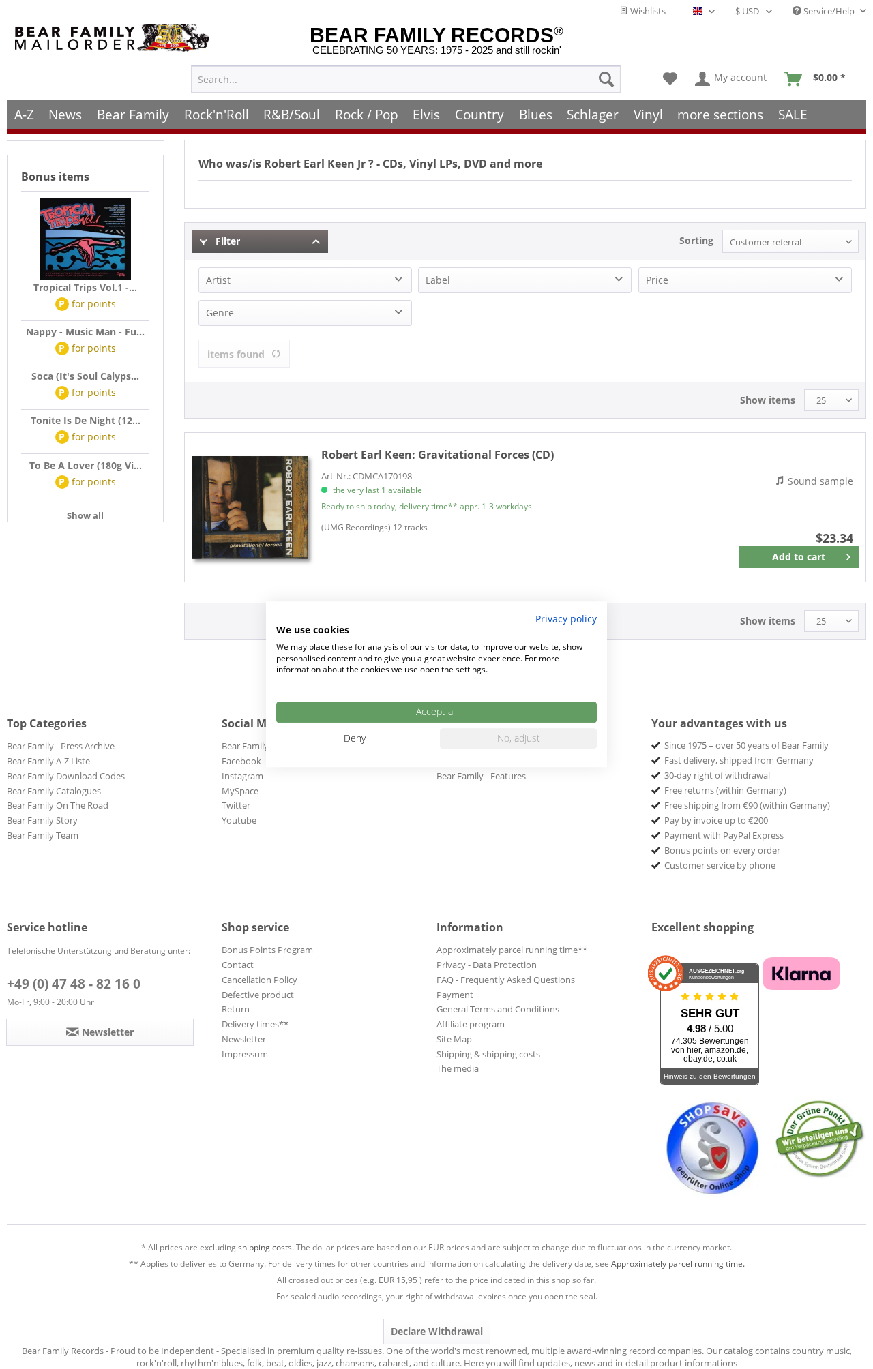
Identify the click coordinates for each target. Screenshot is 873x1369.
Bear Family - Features (481, 776)
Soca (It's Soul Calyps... (85, 376)
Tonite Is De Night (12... (85, 420)
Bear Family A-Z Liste (48, 761)
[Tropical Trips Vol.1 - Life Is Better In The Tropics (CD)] (85, 239)
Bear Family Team (42, 835)
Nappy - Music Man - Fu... (85, 331)
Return (236, 1009)
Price (657, 279)
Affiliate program (470, 1024)
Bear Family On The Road (57, 805)
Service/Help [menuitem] (829, 11)
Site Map (454, 1039)
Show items (767, 399)
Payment (454, 995)
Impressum (245, 1054)
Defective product (258, 995)
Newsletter (244, 1039)
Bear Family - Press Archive (61, 746)
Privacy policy (566, 618)
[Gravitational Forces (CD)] (250, 507)
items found (236, 354)
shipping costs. (266, 1247)
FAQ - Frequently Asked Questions (505, 980)
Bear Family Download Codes (66, 776)
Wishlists (647, 11)
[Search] (606, 79)
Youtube (239, 820)
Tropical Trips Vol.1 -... (85, 287)
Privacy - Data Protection (486, 965)
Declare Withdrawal (437, 1331)
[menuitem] (406, 79)
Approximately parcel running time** (511, 950)
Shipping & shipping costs (488, 1054)
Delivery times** (255, 1024)
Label (438, 279)
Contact (238, 965)
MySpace (240, 791)
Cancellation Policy (259, 980)
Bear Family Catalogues (54, 791)
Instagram (242, 776)
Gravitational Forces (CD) (437, 454)
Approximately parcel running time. (678, 1263)
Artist (218, 279)
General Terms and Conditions (497, 1009)
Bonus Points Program (267, 950)
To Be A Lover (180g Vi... (85, 465)
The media (457, 1068)
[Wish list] (670, 79)
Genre (220, 312)
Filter (226, 241)
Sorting (696, 240)
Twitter (236, 805)
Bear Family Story (42, 820)
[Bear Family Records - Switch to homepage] (115, 38)
